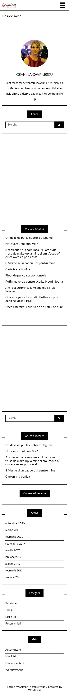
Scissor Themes (28, 687)
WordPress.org (14, 670)
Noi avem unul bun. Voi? (21, 243)
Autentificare (13, 650)
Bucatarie (10, 603)
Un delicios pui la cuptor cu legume (29, 237)
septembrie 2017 (15, 543)
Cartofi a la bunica (17, 269)
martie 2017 (12, 550)
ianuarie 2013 (13, 577)
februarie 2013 (14, 570)
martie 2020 (12, 530)
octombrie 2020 (15, 523)
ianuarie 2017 (13, 557)
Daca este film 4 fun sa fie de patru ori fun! (34, 307)
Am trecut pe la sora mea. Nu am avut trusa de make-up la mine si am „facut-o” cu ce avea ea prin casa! (32, 253)
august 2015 (12, 564)
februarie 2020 (14, 537)
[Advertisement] (34, 182)
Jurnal (8, 610)
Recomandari (13, 623)
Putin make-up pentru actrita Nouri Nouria (34, 281)
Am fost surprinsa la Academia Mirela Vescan (30, 289)
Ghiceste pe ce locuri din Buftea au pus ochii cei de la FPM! (31, 299)
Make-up (10, 617)
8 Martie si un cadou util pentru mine (30, 263)
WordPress (34, 690)
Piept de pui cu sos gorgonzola (25, 275)
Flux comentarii (14, 663)
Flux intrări (11, 656)
